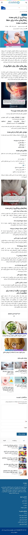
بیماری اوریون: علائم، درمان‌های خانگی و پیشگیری (21, 370)
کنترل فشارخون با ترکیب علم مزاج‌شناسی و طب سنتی (21, 385)
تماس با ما (25, 503)
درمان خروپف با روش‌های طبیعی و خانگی (8, 372)
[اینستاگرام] (14, 316)
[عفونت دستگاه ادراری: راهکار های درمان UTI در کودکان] (22, 466)
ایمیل (25, 427)
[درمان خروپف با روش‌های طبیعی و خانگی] (7, 366)
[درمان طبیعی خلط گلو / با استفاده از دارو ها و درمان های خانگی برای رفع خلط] (7, 381)
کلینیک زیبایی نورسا (23, 515)
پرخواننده (14, 440)
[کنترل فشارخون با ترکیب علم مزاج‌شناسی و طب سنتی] (21, 380)
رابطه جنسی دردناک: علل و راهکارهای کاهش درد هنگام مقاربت (10, 458)
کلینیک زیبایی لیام (23, 517)
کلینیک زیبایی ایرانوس (22, 522)
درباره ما (25, 505)
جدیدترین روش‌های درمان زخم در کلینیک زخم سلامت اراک (10, 445)
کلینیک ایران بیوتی (23, 524)
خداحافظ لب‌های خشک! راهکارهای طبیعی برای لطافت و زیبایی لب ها (10, 471)
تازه (24, 440)
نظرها (4, 440)
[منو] (2, 3)
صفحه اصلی (24, 501)
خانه (25, 11)
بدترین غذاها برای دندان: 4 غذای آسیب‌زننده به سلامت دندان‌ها (11, 452)
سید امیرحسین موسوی (22, 26)
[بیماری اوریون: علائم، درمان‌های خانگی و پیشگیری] (21, 365)
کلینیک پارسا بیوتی (23, 520)
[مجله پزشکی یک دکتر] (14, 2)
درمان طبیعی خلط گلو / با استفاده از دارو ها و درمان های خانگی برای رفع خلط (8, 389)
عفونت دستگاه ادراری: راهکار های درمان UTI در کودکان (11, 465)
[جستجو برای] (26, 3)
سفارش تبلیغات (24, 507)
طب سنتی (21, 11)
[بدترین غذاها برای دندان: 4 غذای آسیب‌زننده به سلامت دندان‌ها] (22, 453)
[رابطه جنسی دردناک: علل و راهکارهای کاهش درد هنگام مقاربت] (22, 460)
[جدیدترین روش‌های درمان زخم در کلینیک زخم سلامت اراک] (22, 447)
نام (26, 421)
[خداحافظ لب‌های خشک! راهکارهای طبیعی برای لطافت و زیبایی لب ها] (22, 473)
